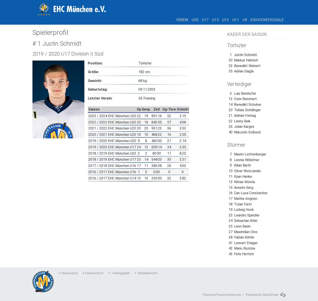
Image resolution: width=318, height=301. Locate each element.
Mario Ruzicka (242, 248)
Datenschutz (94, 273)
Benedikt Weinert (244, 66)
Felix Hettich (241, 254)
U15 (215, 20)
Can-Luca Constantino (248, 193)
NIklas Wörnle (242, 182)
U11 (235, 20)
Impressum (70, 273)
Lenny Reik (240, 121)
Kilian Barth (240, 165)
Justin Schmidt (243, 55)
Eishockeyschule (267, 20)
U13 (225, 20)
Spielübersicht (148, 273)
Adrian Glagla (241, 71)
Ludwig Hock (241, 210)
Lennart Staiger (243, 243)
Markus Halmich (243, 60)
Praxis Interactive (229, 294)
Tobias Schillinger (245, 110)
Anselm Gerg (241, 188)
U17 (205, 20)
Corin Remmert (243, 99)
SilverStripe (271, 294)
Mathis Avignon (243, 199)
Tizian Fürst (240, 204)
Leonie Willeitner (244, 160)
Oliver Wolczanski (245, 171)
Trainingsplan (120, 273)
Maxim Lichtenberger (248, 154)
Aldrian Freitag (242, 116)
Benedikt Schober (245, 104)
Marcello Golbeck (245, 132)
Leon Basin (240, 226)
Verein (182, 20)
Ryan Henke (240, 177)
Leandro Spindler (244, 215)
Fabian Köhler (241, 237)
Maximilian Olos (243, 232)
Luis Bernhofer (243, 93)
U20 (195, 20)
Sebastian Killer (243, 221)
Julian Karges (241, 127)
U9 (245, 20)
